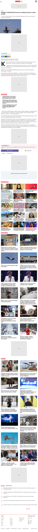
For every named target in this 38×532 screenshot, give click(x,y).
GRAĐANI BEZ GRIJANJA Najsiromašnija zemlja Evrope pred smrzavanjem (8, 337)
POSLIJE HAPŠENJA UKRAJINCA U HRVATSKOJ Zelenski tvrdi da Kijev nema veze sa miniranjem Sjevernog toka (28, 411)
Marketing (7, 528)
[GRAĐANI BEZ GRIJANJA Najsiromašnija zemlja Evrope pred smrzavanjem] (9, 329)
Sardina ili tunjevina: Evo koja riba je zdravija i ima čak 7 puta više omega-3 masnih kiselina (20, 504)
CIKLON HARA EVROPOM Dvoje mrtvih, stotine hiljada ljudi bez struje (9, 428)
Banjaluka (20, 520)
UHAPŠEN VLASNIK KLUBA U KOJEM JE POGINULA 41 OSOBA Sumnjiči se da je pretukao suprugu (9, 374)
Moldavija (3, 153)
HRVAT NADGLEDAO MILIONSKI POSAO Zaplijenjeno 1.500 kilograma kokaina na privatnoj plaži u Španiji (9, 410)
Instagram (30, 520)
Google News (28, 150)
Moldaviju (9, 74)
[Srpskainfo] (19, 1)
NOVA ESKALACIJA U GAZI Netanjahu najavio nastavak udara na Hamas (9, 391)
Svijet (2, 10)
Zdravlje (11, 519)
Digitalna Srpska (21, 517)
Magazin (11, 523)
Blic (11, 67)
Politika (21, 264)
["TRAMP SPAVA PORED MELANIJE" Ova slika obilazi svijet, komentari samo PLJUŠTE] (28, 455)
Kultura (11, 525)
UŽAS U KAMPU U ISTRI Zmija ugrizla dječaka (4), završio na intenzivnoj (28, 446)
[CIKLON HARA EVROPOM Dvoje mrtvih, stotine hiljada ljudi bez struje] (9, 420)
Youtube (30, 522)
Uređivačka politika (25, 528)
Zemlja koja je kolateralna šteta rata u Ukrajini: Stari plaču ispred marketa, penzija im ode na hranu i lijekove (9, 102)
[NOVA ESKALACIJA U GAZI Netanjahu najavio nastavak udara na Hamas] (9, 383)
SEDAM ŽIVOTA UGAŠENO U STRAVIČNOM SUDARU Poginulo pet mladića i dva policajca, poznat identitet (28, 392)
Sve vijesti (2, 517)
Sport (21, 335)
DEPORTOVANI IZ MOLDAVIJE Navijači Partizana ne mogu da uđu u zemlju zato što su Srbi (9, 97)
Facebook (30, 517)
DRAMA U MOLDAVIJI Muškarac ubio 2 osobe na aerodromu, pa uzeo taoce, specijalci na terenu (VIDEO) (28, 248)
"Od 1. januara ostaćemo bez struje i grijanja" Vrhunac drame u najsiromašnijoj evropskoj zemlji (28, 319)
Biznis (2, 523)
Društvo (2, 522)
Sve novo (28, 508)
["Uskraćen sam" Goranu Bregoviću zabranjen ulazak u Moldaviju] (28, 276)
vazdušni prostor (9, 153)
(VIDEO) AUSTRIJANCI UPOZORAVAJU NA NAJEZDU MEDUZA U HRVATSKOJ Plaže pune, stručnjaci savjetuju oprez (9, 447)
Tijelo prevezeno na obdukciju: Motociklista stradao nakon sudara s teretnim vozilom (19, 500)
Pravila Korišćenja (14, 528)
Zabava (2, 282)
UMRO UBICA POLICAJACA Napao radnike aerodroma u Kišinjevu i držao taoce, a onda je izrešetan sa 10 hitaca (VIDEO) (9, 249)
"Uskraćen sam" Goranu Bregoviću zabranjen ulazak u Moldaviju (27, 284)
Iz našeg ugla (21, 519)
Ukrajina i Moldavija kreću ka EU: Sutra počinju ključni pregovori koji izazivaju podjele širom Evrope (9, 106)
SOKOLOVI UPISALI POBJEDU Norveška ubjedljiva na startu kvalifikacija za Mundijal (26, 337)
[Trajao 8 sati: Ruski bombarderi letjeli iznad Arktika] (9, 258)
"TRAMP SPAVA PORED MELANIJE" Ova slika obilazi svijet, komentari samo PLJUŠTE (27, 464)
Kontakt (19, 528)
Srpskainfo (5, 53)
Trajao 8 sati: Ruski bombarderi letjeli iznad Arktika (9, 266)
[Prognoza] (36, 1)
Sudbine (11, 522)
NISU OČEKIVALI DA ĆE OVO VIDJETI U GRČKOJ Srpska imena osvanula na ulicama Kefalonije (28, 374)
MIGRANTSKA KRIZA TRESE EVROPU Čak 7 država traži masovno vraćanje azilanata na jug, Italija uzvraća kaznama (28, 429)
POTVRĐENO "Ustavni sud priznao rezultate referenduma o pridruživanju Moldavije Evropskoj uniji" (8, 320)
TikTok (30, 523)
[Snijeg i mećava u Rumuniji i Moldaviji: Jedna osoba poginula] (9, 293)
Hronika (2, 525)
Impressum (3, 528)
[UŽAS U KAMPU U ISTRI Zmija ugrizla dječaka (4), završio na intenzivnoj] (28, 438)
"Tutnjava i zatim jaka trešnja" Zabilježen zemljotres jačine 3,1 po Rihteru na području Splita (8, 464)
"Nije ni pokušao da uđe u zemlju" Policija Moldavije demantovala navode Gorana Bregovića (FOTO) (8, 284)
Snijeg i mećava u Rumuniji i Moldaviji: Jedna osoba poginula (9, 301)
